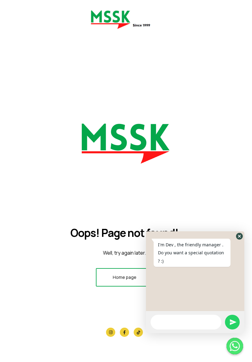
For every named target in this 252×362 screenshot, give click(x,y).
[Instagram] (110, 332)
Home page (124, 277)
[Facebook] (124, 332)
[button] (239, 236)
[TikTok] (138, 332)
